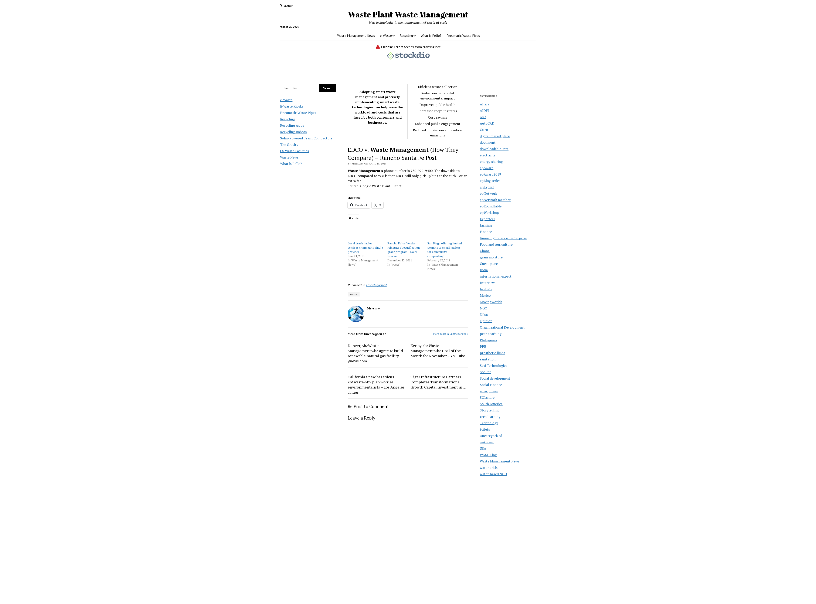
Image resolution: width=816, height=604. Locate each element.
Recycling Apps (292, 125)
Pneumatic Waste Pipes (463, 35)
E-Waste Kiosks (291, 106)
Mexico (485, 295)
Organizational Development (502, 327)
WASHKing (488, 454)
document (488, 142)
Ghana (485, 250)
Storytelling (489, 410)
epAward (486, 168)
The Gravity (289, 144)
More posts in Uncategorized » (450, 333)
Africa (484, 104)
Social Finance (491, 384)
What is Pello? (431, 35)
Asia (483, 117)
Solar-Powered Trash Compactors (306, 138)
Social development (495, 378)
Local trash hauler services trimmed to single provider (365, 247)
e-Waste (386, 35)
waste (353, 294)
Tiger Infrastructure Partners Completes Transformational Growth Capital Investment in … (438, 382)
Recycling (406, 35)
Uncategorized (376, 285)
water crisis (488, 467)
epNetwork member (495, 199)
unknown (487, 442)
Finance (486, 231)
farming (486, 225)
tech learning (490, 416)
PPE (483, 346)
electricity (488, 155)
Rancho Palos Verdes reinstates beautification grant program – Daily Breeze (403, 249)
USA (483, 448)
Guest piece (489, 263)
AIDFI (484, 110)
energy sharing (491, 161)
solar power (489, 391)
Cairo (484, 129)
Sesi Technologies (493, 365)
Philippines (488, 340)
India (484, 270)
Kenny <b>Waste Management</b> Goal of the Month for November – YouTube (438, 350)
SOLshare (487, 397)
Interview (487, 282)
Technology (489, 423)
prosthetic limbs (492, 352)
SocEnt (485, 372)
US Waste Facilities (294, 151)
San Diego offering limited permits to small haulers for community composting (444, 249)
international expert (495, 276)
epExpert (487, 187)
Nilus (484, 314)
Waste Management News (356, 35)
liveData (486, 289)
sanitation (488, 359)
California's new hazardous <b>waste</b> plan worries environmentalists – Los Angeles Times (376, 384)
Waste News (289, 157)
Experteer (487, 219)
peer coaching (491, 333)
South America (491, 403)
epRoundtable (491, 206)
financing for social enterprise (503, 238)
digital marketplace (495, 136)
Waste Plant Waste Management (408, 14)
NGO (483, 308)
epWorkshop (489, 212)
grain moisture (491, 257)
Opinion (486, 321)
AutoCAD (487, 123)
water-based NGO (493, 474)
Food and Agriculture (496, 244)
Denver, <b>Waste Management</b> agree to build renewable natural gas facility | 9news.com (375, 353)
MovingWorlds (491, 301)
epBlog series (490, 180)
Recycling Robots (293, 131)
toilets (485, 429)
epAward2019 (490, 174)
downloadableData (494, 148)
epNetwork (488, 193)
